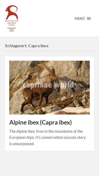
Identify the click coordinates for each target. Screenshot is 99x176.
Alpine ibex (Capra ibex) (40, 122)
